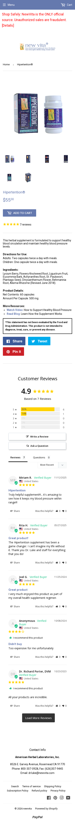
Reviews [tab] (15, 457)
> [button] (38, 717)
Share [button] (16, 511)
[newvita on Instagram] (62, 798)
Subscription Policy (17, 790)
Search (15, 786)
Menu (11, 4)
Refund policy (39, 790)
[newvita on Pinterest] (55, 798)
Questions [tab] (39, 457)
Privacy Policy (58, 790)
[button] (58, 511)
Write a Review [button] (39, 436)
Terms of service (31, 786)
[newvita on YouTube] (68, 798)
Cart (69, 4)
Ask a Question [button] (39, 446)
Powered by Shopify (46, 808)
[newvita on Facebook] (49, 798)
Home (6, 64)
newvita (27, 808)
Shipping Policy (52, 786)
